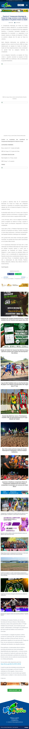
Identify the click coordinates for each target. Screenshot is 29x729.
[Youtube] (21, 5)
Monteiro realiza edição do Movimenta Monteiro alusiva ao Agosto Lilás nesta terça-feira (14, 534)
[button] (27, 5)
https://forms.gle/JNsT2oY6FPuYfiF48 (11, 664)
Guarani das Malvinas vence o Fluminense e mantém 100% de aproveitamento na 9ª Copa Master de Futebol (14, 417)
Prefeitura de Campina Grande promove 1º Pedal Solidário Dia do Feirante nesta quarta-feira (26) (14, 319)
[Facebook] (19, 5)
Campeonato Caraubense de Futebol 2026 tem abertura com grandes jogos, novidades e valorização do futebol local (14, 514)
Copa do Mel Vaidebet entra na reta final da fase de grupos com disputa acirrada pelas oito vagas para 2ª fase (14, 384)
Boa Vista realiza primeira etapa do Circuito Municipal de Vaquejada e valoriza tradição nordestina (14, 450)
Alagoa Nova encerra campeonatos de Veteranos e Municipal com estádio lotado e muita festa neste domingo (14, 553)
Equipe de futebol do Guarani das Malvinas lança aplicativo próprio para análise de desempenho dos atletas (14, 351)
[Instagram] (23, 5)
